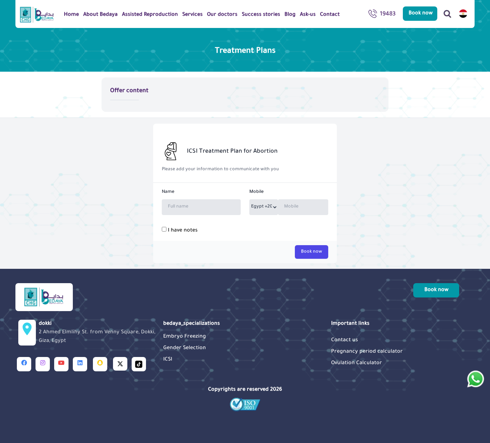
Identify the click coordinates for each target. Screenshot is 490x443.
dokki (97, 332)
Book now (311, 251)
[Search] (447, 13)
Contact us (344, 340)
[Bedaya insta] (43, 364)
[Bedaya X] (120, 364)
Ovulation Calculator (356, 363)
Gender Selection (184, 348)
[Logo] (36, 14)
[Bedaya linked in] (80, 364)
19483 (388, 14)
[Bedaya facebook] (24, 364)
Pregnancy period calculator (367, 352)
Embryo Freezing (184, 337)
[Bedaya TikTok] (139, 364)
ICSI (167, 360)
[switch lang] (463, 13)
